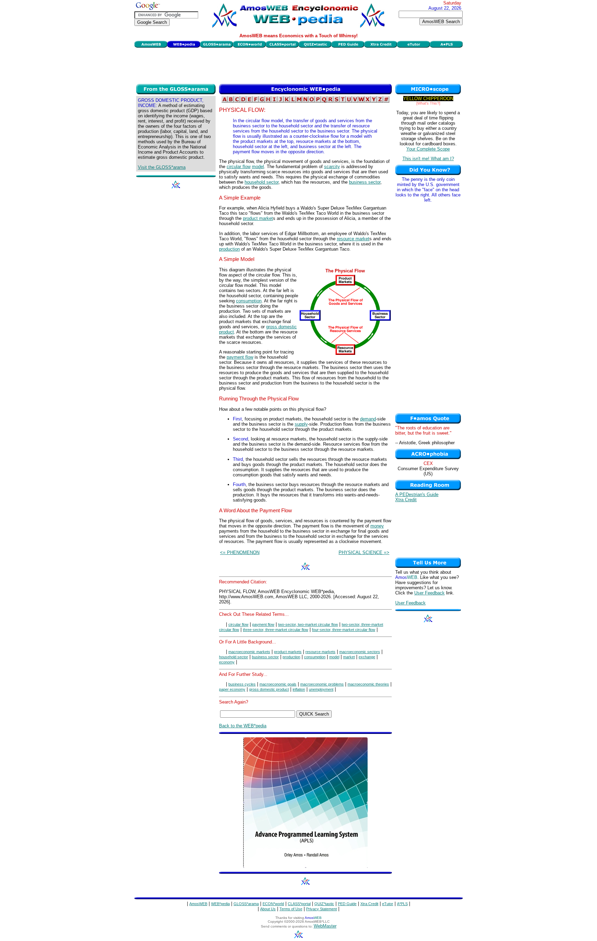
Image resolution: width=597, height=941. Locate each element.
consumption (249, 300)
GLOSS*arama (246, 904)
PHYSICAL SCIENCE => (364, 552)
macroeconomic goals (277, 684)
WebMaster (325, 926)
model (258, 166)
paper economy (232, 689)
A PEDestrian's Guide (416, 494)
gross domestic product (269, 689)
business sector (364, 182)
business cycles (242, 684)
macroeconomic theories (368, 684)
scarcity (332, 166)
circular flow (238, 166)
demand (368, 418)
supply (301, 424)
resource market (353, 238)
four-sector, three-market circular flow (343, 630)
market (349, 657)
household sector (261, 182)
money (377, 525)
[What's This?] (428, 103)
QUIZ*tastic (324, 904)
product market (258, 218)
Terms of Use (290, 909)
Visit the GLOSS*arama (162, 167)
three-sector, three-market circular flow (275, 630)
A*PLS (402, 904)
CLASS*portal (299, 904)
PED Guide (347, 904)
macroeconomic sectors (359, 652)
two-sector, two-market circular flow (308, 624)
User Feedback (429, 592)
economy (227, 662)
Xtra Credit (406, 499)
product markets (288, 652)
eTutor (387, 904)
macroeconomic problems (322, 684)
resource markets (320, 652)
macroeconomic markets (249, 652)
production (229, 249)
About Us (268, 909)
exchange (367, 657)
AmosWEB (198, 904)
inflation (299, 689)
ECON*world (273, 904)
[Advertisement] (298, 64)
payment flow (240, 357)
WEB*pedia (220, 904)
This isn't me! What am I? (428, 158)
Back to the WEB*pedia (242, 725)
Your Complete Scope (428, 149)
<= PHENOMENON (239, 552)
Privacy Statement (321, 909)
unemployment (321, 689)
